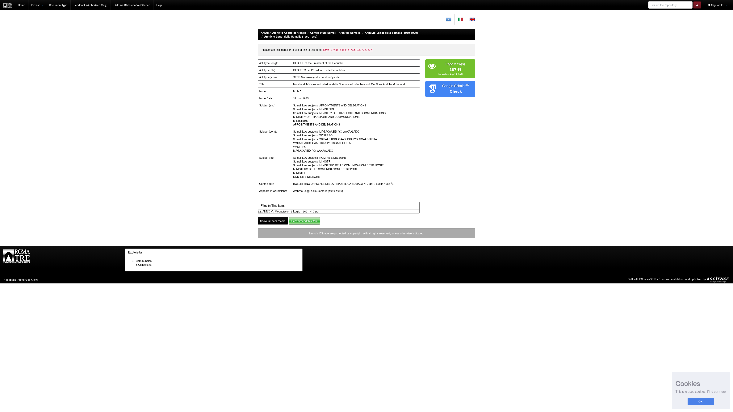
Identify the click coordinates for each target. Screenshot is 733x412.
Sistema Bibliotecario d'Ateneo (132, 5)
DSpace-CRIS (647, 279)
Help (159, 5)
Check (456, 91)
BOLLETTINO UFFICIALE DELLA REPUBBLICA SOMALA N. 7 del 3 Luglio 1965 (342, 184)
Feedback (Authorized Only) (90, 5)
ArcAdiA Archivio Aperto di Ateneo (283, 33)
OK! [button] (700, 401)
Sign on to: (717, 5)
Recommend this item (304, 221)
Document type (58, 5)
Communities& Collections (144, 262)
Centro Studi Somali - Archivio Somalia (335, 33)
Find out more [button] (716, 391)
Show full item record (273, 221)
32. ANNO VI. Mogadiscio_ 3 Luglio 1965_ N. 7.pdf (288, 211)
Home (21, 5)
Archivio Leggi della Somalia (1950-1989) (391, 33)
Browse (36, 5)
